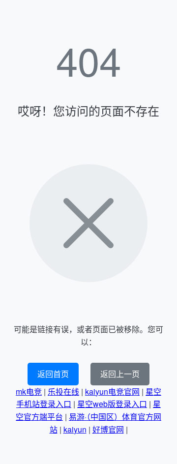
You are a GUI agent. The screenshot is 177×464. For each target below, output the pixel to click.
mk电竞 (29, 391)
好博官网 (108, 429)
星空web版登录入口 (112, 403)
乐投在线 (63, 391)
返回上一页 (120, 373)
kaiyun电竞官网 (112, 391)
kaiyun (75, 429)
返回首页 (53, 373)
